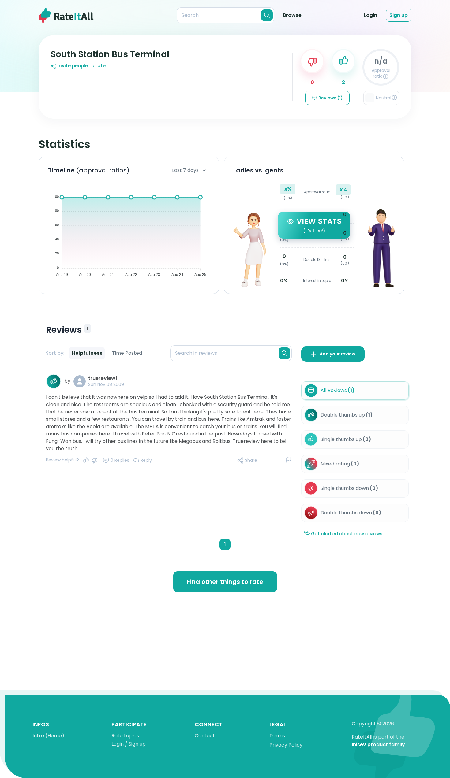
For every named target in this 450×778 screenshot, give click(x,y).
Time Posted (127, 353)
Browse (292, 15)
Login (370, 15)
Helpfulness (87, 353)
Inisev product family (378, 745)
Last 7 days (185, 170)
